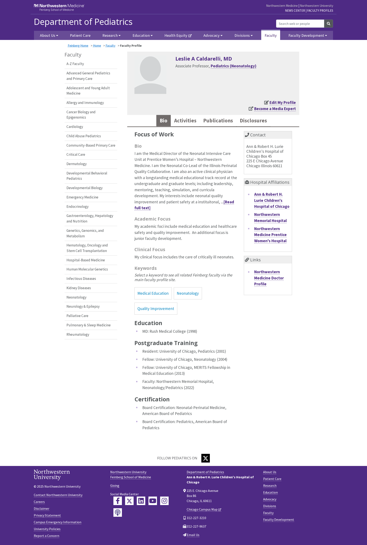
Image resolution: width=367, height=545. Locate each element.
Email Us (193, 535)
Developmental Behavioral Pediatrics (86, 176)
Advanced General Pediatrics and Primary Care (88, 76)
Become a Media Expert (275, 108)
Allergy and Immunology (85, 102)
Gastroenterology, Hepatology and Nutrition (89, 218)
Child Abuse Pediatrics (83, 136)
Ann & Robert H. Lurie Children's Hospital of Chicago (271, 200)
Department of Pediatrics (83, 21)
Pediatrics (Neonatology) (233, 65)
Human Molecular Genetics (87, 269)
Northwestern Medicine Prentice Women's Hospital (270, 234)
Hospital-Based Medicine (85, 260)
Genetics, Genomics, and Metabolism (85, 233)
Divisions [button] (242, 35)
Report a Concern (46, 536)
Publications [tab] (218, 120)
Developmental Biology (84, 187)
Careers (39, 502)
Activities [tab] (185, 120)
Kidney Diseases (78, 288)
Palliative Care (77, 315)
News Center (295, 10)
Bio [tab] (163, 120)
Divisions (269, 506)
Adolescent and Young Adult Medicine (88, 91)
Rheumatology (77, 334)
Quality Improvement (155, 308)
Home (97, 46)
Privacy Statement (47, 515)
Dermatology (76, 163)
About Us (269, 472)
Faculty (271, 35)
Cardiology (74, 126)
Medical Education (153, 293)
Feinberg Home (78, 46)
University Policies (47, 529)
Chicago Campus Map (202, 509)
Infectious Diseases (81, 278)
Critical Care (75, 154)
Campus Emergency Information (57, 522)
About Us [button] (47, 35)
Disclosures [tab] (253, 120)
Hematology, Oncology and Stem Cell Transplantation (87, 248)
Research (270, 485)
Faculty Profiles (320, 10)
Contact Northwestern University (58, 495)
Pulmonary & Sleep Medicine (88, 325)
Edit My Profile (283, 102)
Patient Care (80, 35)
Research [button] (110, 35)
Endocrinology (77, 206)
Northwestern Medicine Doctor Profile (269, 277)
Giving (114, 485)
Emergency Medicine (82, 197)
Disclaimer (41, 508)
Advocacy (269, 499)
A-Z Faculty (75, 63)
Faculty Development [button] (306, 35)
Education (270, 492)
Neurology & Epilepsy (83, 306)
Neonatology (76, 297)
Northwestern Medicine (282, 6)
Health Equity (175, 35)
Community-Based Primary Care (90, 145)
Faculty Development (278, 519)
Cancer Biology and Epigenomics (81, 115)
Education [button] (141, 35)
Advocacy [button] (211, 35)
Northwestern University (316, 6)
